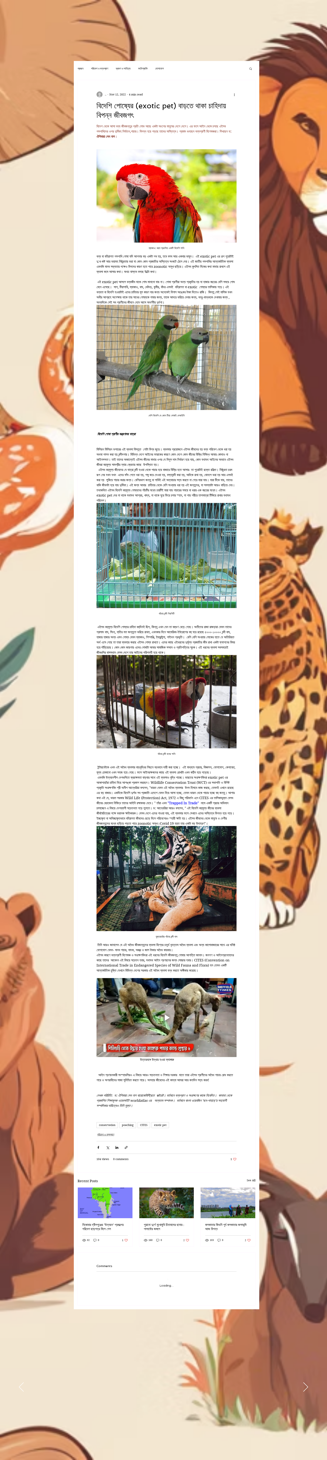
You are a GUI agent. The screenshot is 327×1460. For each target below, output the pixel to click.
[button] (250, 68)
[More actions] (234, 94)
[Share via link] (126, 1147)
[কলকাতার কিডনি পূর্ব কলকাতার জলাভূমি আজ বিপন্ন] (228, 1203)
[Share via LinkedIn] (117, 1147)
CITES (144, 1125)
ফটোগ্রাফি (143, 68)
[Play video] (167, 1017)
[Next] (305, 1384)
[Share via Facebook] (98, 1147)
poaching (128, 1125)
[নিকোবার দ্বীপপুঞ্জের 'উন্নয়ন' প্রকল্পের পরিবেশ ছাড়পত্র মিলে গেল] (105, 1203)
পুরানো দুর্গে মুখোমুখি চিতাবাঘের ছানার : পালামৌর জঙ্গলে (164, 1227)
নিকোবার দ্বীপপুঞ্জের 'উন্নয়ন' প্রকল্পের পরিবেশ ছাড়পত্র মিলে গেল (103, 1227)
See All (251, 1180)
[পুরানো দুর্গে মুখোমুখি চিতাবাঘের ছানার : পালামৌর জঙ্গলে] (166, 1203)
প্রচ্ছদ (80, 68)
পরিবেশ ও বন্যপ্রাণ (99, 68)
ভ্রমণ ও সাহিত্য (123, 68)
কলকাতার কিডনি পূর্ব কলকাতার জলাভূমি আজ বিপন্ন (225, 1227)
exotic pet (160, 1125)
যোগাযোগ (159, 68)
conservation (107, 1125)
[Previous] (21, 1384)
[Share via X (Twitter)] (107, 1147)
